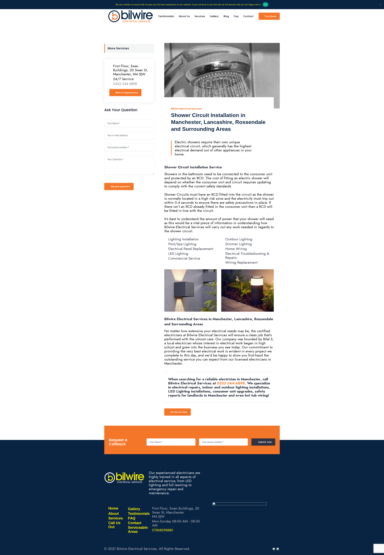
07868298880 (162, 530)
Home (113, 508)
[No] (380, 4)
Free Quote (270, 16)
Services (115, 518)
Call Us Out (114, 525)
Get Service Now (178, 412)
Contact (134, 523)
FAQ (131, 518)
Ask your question (120, 186)
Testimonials (139, 513)
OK (265, 4)
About (113, 513)
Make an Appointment (127, 92)
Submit (265, 442)
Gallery (134, 509)
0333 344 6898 (231, 383)
